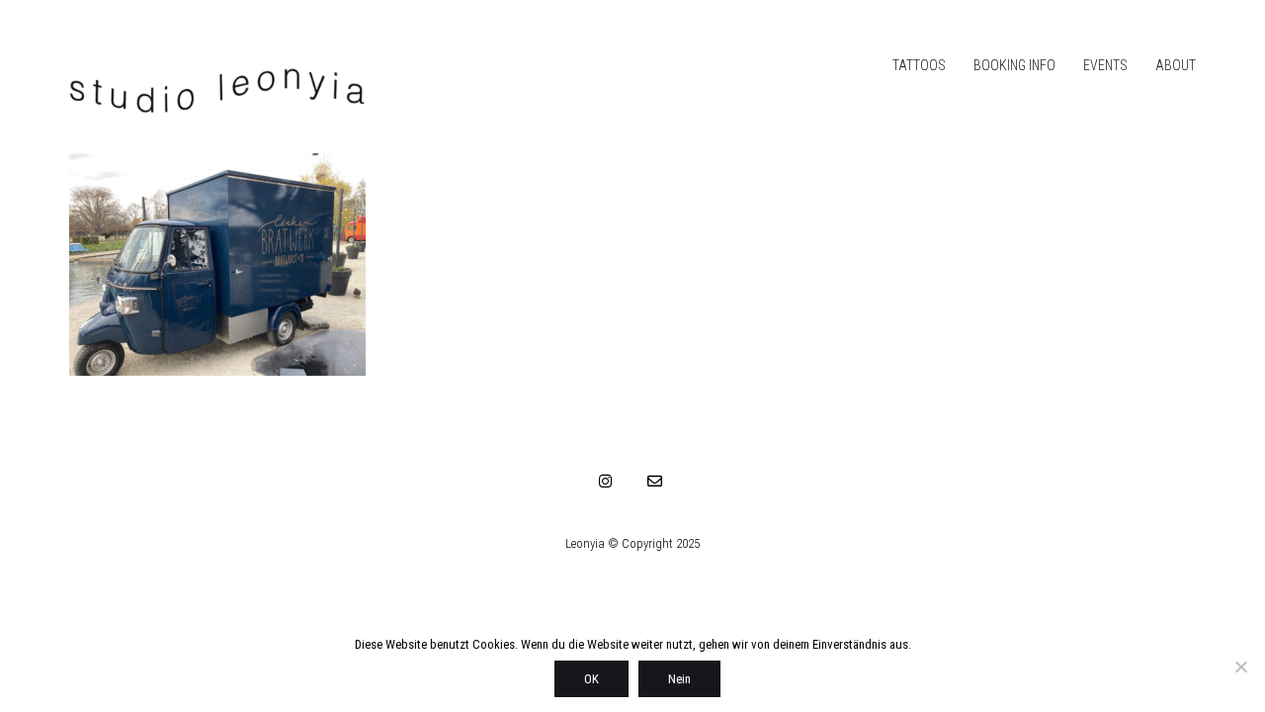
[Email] (655, 480)
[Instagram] (606, 480)
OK (591, 678)
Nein (679, 678)
